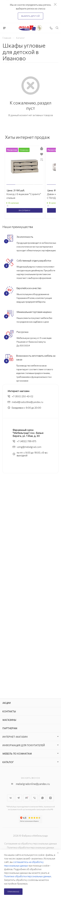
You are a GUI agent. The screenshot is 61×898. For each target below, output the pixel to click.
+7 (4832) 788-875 (26, 441)
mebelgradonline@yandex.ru (33, 784)
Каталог (8, 762)
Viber (34, 798)
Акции (7, 702)
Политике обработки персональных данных (27, 876)
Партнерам (10, 728)
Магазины (9, 719)
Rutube (26, 798)
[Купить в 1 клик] (41, 148)
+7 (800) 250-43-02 (22, 396)
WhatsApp (42, 798)
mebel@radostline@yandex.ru (27, 402)
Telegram (18, 798)
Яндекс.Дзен (50, 798)
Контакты (9, 711)
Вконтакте (10, 798)
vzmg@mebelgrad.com (29, 446)
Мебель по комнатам (17, 753)
